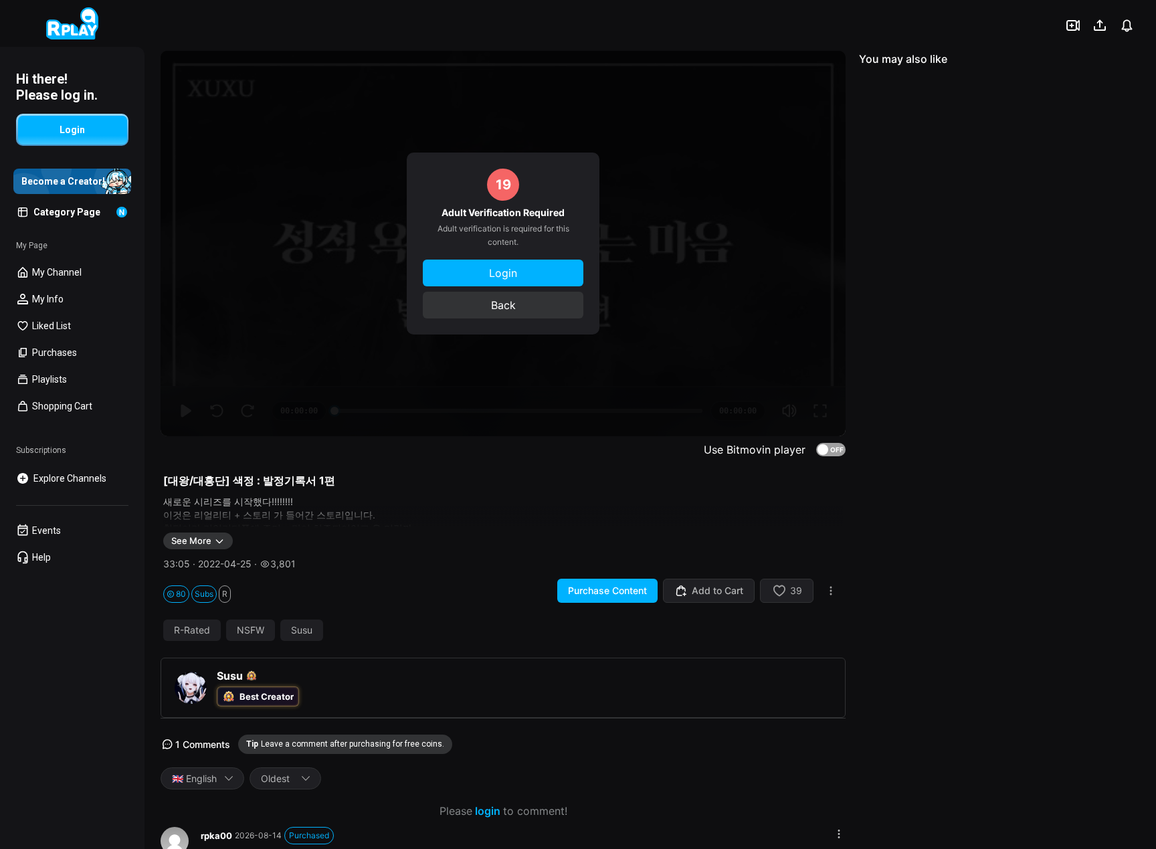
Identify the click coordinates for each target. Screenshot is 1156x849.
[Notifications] (1126, 25)
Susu (301, 630)
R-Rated (192, 630)
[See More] (839, 834)
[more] (831, 591)
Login (503, 273)
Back (503, 305)
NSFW (250, 630)
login (487, 811)
